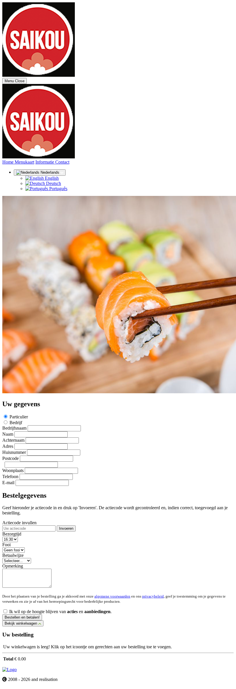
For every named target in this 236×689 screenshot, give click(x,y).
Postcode (10, 458)
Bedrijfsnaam (14, 428)
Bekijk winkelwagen (21, 623)
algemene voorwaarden (112, 596)
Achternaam (13, 440)
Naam (7, 434)
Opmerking (12, 565)
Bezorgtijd (11, 533)
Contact (62, 162)
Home (8, 162)
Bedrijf (15, 422)
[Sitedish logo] (9, 669)
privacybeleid (153, 596)
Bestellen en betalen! (22, 617)
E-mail (8, 482)
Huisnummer (14, 452)
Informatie (45, 162)
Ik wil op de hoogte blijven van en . (60, 611)
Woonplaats (13, 470)
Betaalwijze (13, 555)
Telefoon (10, 476)
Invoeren (66, 528)
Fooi (6, 544)
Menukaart (24, 162)
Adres (7, 446)
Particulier (18, 416)
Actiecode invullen (19, 522)
